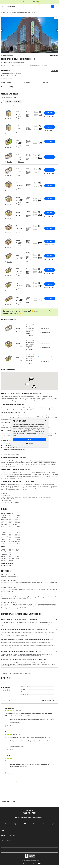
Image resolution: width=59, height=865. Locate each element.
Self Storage (8, 101)
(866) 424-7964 (7, 566)
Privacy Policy (21, 863)
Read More (11, 780)
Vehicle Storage (17, 101)
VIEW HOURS (54, 70)
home (3, 12)
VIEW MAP (55, 55)
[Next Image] (57, 30)
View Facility (45, 328)
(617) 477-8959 (42, 65)
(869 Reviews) (9, 55)
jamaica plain (21, 12)
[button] (29, 319)
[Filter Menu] (2, 101)
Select (49, 112)
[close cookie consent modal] (46, 420)
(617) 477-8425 (16, 65)
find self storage (11, 12)
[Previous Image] (2, 30)
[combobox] (30, 6)
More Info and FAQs (7, 86)
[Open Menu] (2, 6)
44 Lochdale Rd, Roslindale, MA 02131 (30, 344)
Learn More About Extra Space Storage (28, 817)
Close (29, 439)
